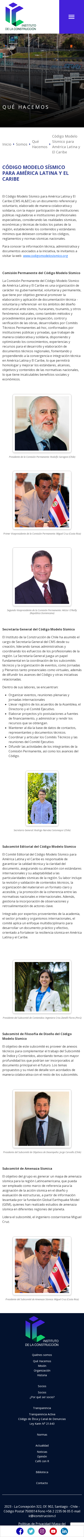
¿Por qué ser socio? (42, 1397)
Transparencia (42, 1408)
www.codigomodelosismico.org (45, 256)
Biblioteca (42, 1472)
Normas (42, 1434)
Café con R (42, 1461)
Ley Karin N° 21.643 (42, 1423)
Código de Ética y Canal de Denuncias (42, 1419)
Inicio (6, 144)
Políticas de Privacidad (34, 1524)
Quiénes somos (42, 1355)
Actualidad (42, 1445)
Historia (42, 1375)
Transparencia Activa (42, 1414)
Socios (42, 1386)
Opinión (42, 1456)
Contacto (42, 1483)
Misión (42, 1366)
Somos (21, 144)
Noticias (42, 1452)
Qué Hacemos (39, 144)
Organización (42, 1370)
